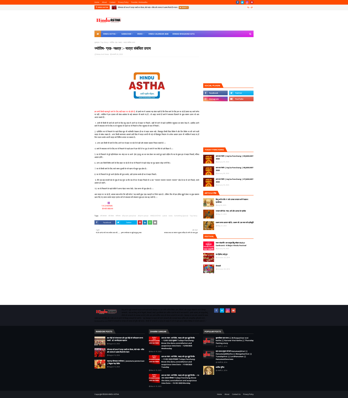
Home (96, 2)
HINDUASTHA (155, 216)
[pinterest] (252, 2)
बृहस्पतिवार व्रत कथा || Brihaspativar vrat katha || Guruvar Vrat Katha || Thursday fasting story (235, 340)
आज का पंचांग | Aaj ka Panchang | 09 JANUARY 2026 (234, 157)
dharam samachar (129, 216)
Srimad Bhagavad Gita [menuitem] (183, 34)
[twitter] (242, 2)
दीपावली (218, 266)
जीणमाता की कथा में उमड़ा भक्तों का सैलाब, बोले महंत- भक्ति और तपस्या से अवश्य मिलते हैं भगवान (147, 7)
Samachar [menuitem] (126, 34)
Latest (164, 216)
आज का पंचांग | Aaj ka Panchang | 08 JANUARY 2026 (234, 168)
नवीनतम (118, 216)
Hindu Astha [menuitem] (109, 34)
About (104, 2)
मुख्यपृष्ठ (96, 42)
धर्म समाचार (103, 216)
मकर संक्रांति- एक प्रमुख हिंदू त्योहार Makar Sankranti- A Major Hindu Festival (231, 244)
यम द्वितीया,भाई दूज (221, 254)
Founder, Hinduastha (139, 2)
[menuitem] (97, 34)
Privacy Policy (123, 2)
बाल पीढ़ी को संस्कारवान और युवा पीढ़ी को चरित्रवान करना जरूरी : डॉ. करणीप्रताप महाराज (125, 339)
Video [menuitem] (140, 34)
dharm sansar (143, 216)
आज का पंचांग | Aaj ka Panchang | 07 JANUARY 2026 (234, 180)
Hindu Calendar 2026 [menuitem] (158, 34)
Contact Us (236, 394)
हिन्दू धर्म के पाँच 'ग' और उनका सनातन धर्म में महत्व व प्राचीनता (232, 200)
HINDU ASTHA (113, 394)
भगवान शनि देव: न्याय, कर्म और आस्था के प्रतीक (231, 211)
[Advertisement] (146, 273)
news (171, 216)
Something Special (181, 216)
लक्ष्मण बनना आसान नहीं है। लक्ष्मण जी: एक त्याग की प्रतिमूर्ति (235, 222)
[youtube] (241, 99)
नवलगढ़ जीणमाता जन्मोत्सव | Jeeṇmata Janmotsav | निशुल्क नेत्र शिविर (125, 362)
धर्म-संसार (111, 216)
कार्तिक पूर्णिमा (220, 367)
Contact (112, 2)
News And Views (102, 54)
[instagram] (247, 2)
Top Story (104, 42)
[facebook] (237, 2)
